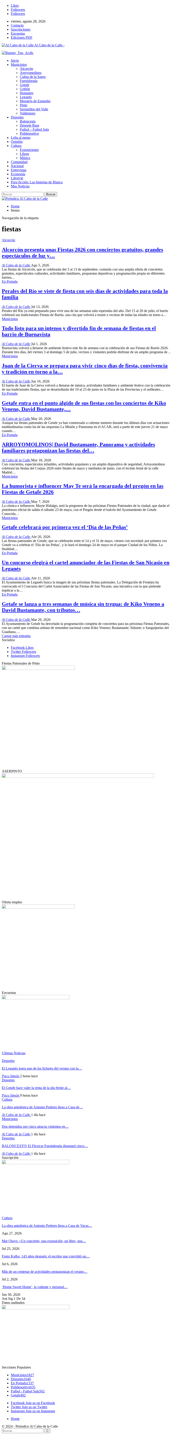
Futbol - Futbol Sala (28, 1391)
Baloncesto (28, 121)
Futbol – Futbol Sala (34, 129)
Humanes (26, 93)
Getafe (24, 85)
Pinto (23, 105)
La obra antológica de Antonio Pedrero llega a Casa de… (42, 1107)
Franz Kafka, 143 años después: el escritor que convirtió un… (46, 1256)
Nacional (17, 166)
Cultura (16, 146)
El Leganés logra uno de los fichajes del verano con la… (42, 1068)
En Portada (10, 281)
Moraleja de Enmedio (35, 101)
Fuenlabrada (28, 81)
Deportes (17, 117)
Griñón (25, 89)
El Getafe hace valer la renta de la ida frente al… (36, 1088)
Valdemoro (27, 113)
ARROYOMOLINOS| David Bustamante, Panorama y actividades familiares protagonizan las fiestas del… (78, 447)
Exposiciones (29, 150)
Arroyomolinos (30, 73)
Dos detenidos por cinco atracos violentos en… (35, 1126)
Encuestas (18, 33)
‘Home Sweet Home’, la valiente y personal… (35, 1287)
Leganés (26, 97)
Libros (24, 154)
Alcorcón (26, 69)
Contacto (17, 25)
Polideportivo (29, 133)
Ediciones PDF (21, 37)
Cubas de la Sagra (33, 77)
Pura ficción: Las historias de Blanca (37, 182)
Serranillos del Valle (34, 109)
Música (25, 158)
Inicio (15, 60)
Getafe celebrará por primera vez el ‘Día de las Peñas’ (65, 527)
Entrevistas (18, 170)
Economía (18, 174)
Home (15, 1419)
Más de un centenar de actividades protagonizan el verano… (44, 1271)
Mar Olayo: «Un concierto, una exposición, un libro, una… (44, 1241)
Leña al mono (20, 137)
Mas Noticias (20, 186)
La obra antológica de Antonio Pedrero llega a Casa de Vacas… (47, 1226)
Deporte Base (29, 125)
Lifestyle (17, 178)
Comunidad (19, 162)
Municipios (19, 64)
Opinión (17, 142)
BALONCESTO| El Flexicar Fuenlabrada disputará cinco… (45, 1146)
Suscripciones (20, 29)
